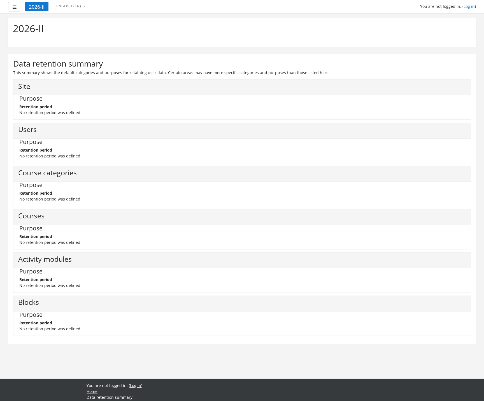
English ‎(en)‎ (69, 6)
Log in (469, 6)
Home (92, 391)
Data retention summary (109, 397)
